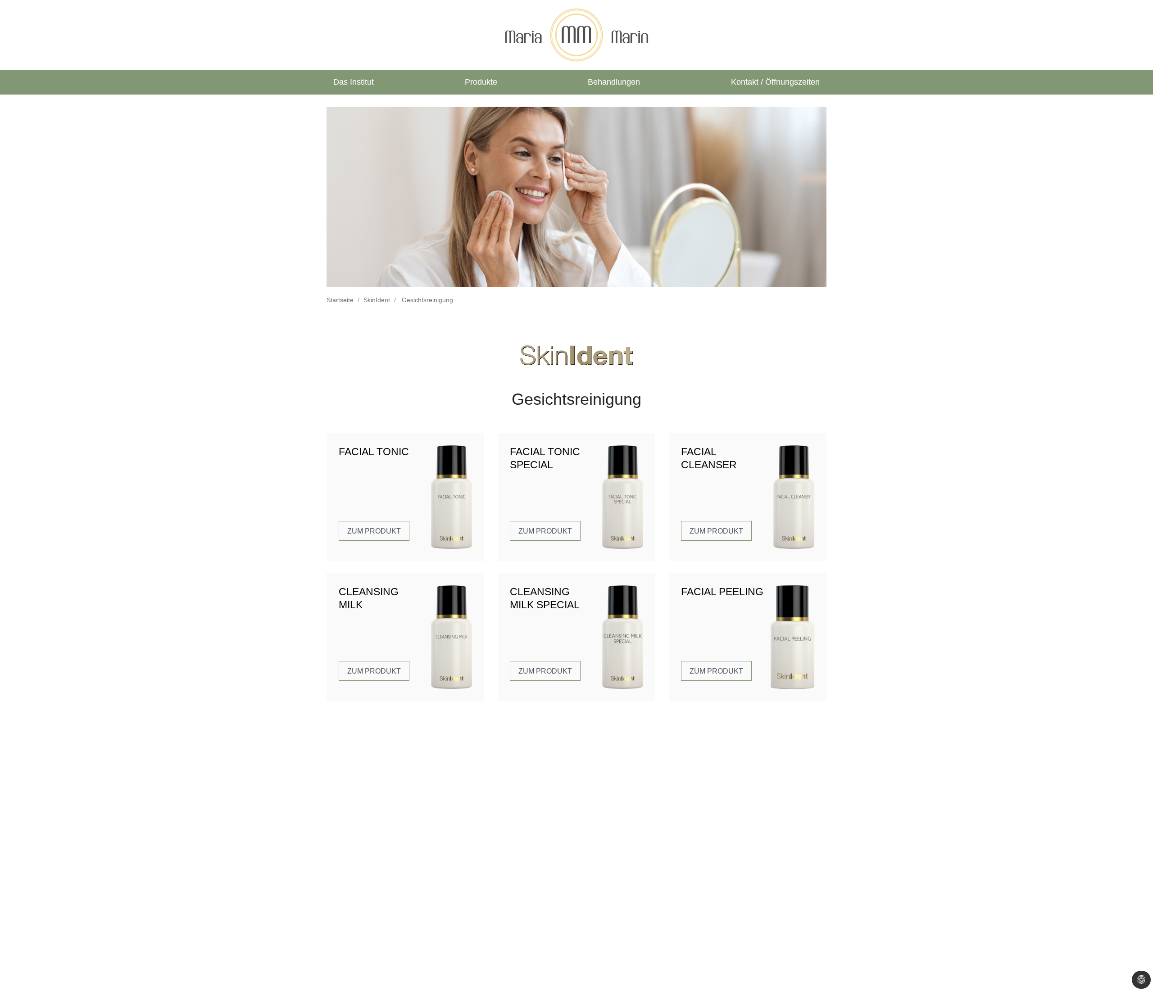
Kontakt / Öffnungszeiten (775, 81)
